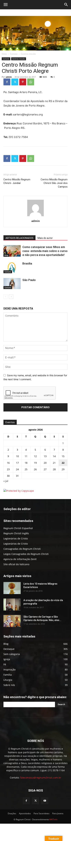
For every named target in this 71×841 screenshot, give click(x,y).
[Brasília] (12, 267)
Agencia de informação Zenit (20, 559)
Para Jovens (57, 813)
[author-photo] (35, 216)
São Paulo (29, 280)
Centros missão (28, 53)
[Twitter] (14, 81)
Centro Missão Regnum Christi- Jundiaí (16, 181)
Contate (14, 53)
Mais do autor (45, 238)
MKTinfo (53, 819)
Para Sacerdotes (41, 813)
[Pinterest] (22, 81)
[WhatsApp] (30, 81)
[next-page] (11, 297)
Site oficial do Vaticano (16, 564)
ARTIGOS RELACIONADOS (19, 238)
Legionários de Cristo (15, 538)
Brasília (27, 263)
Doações (12, 813)
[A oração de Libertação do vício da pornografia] (12, 605)
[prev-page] (5, 297)
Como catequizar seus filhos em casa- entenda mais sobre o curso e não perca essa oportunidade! (45, 251)
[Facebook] (6, 81)
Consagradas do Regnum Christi (22, 548)
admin (9, 77)
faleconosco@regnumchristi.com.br (40, 777)
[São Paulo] (12, 283)
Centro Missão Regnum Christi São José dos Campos (54, 183)
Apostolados (25, 813)
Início (4, 53)
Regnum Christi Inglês (16, 533)
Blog (6, 255)
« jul (5, 481)
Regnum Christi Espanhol (18, 528)
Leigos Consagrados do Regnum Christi (26, 554)
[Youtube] (44, 800)
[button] (5, 4)
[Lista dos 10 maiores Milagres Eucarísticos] (12, 588)
